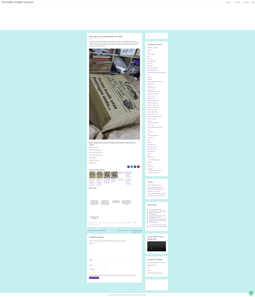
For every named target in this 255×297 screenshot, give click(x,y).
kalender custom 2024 (153, 105)
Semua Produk (94, 222)
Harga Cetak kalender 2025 (154, 185)
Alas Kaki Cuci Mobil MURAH (121, 180)
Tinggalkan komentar (94, 224)
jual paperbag (150, 84)
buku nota (150, 63)
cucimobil (116, 222)
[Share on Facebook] (128, 167)
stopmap (149, 162)
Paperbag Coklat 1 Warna (153, 191)
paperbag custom (151, 147)
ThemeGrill (143, 295)
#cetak (158, 217)
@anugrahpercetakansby (155, 209)
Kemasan (149, 121)
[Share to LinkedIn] (135, 167)
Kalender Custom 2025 (153, 107)
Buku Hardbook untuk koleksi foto (96, 230)
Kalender (149, 86)
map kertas (150, 131)
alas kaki (105, 222)
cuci (113, 222)
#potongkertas (152, 217)
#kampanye (152, 220)
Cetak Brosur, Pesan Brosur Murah (156, 193)
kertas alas (127, 222)
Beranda (228, 2)
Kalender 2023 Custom (154, 91)
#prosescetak (162, 220)
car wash (109, 222)
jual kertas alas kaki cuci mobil (155, 81)
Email (91, 265)
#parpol (157, 220)
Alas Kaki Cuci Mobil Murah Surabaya (113, 180)
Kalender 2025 (151, 98)
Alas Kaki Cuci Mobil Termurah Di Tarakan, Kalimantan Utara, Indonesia (129, 181)
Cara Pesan (237, 2)
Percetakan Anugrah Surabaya (17, 2)
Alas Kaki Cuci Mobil (152, 47)
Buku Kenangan (151, 61)
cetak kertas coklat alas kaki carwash (156, 72)
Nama (91, 259)
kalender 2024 (151, 96)
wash (131, 222)
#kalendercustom (153, 222)
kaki (120, 222)
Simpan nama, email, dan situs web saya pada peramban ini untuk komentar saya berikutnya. (113, 275)
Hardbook (149, 79)
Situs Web (91, 269)
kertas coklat (150, 125)
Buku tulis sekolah (152, 70)
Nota (148, 134)
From (148, 74)
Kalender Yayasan (151, 118)
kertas (123, 222)
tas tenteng (150, 166)
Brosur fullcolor (151, 54)
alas (102, 222)
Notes (148, 140)
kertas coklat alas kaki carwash (155, 127)
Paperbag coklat (151, 144)
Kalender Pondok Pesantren (154, 116)
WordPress (128, 295)
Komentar (92, 243)
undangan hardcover (153, 172)
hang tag (149, 77)
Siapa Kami (246, 2)
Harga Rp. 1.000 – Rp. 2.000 (155, 170)
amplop (149, 50)
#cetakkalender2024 (154, 219)
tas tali (149, 164)
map (148, 129)
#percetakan (163, 215)
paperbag (149, 142)
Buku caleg (150, 59)
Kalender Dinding (151, 109)
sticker (149, 153)
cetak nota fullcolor (153, 135)
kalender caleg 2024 (152, 103)
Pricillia (101, 38)
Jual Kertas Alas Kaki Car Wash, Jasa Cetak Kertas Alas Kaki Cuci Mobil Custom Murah (92, 182)
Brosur (149, 52)
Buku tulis (150, 65)
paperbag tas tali (151, 149)
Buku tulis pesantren (152, 68)
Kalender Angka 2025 (152, 100)
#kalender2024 (163, 219)
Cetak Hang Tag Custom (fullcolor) (156, 195)
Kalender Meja (152, 87)
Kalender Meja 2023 (152, 112)
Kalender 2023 (151, 90)
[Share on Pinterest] (138, 167)
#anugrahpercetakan (154, 215)
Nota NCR (150, 137)
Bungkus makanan (153, 122)
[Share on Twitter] (131, 167)
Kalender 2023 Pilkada (153, 94)
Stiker (148, 156)
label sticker (151, 157)
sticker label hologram (154, 159)
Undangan (150, 169)
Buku (148, 56)
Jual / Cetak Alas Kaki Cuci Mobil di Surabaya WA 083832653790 (107, 181)
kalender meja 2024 (152, 114)
